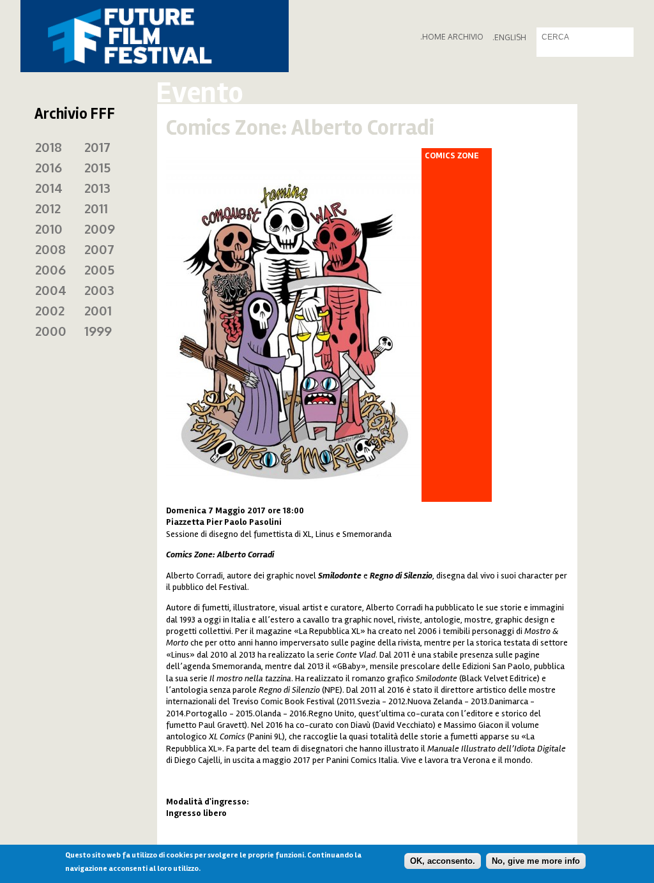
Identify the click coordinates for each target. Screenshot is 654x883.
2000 (50, 330)
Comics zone (452, 155)
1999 (98, 330)
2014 (49, 187)
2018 (48, 147)
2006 (50, 269)
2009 (99, 228)
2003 (99, 290)
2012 (48, 208)
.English (509, 37)
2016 (48, 167)
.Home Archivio (451, 37)
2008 (50, 249)
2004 (50, 290)
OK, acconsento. (442, 861)
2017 (97, 147)
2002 (50, 310)
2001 (98, 310)
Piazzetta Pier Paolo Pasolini (224, 522)
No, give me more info (536, 861)
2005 (99, 269)
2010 (49, 228)
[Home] (154, 36)
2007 (99, 249)
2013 (97, 187)
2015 (97, 167)
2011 (96, 208)
